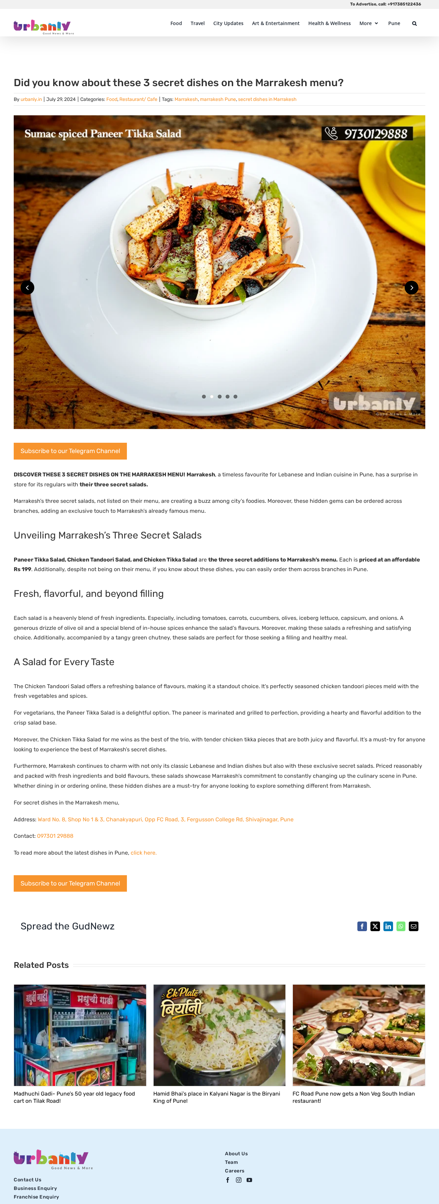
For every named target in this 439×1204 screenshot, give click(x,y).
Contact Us (27, 1180)
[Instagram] (239, 1180)
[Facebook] (228, 1180)
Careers (235, 1171)
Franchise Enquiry (36, 1197)
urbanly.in (31, 99)
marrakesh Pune (218, 99)
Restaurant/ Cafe (138, 99)
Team (231, 1162)
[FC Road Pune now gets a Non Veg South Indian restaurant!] (359, 988)
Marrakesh (186, 99)
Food (111, 99)
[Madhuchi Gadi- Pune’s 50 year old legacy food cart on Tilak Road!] (80, 988)
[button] (414, 23)
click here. (144, 852)
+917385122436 (404, 4)
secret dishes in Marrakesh (267, 99)
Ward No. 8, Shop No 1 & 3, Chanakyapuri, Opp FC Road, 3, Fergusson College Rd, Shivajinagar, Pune (166, 819)
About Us (236, 1154)
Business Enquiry (35, 1188)
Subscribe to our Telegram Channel (70, 451)
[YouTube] (249, 1180)
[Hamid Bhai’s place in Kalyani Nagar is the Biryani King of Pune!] (220, 988)
